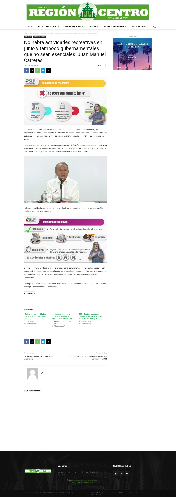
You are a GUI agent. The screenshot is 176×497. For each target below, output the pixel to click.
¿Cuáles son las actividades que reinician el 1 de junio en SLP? (35, 316)
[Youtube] (127, 473)
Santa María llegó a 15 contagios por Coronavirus (38, 357)
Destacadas (34, 33)
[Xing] (43, 373)
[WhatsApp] (37, 70)
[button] (154, 26)
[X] (32, 70)
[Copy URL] (48, 70)
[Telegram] (43, 70)
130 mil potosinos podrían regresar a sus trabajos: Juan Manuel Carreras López (90, 316)
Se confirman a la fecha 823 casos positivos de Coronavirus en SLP (88, 357)
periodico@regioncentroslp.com (86, 480)
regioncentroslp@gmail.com (82, 483)
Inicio (26, 33)
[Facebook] (26, 70)
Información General (39, 36)
